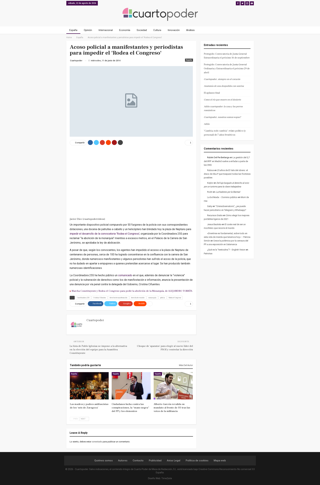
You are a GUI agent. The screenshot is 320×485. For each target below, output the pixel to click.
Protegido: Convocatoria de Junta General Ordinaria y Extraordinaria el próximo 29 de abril (227, 68)
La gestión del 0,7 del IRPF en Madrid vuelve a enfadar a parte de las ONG (227, 161)
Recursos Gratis (214, 215)
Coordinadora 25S (83, 298)
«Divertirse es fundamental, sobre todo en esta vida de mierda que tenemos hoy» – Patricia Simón (227, 237)
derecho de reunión (137, 298)
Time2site (166, 478)
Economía (124, 30)
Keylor (210, 183)
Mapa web (220, 460)
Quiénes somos (103, 460)
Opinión (88, 30)
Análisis (190, 30)
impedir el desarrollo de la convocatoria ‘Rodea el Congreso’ (105, 233)
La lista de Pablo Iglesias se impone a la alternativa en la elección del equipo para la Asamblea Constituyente (98, 349)
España (73, 30)
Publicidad (155, 460)
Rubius (210, 170)
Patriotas (208, 253)
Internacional (105, 30)
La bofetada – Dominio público (222, 197)
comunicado (125, 275)
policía (162, 298)
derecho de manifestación (118, 298)
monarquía (152, 298)
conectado (97, 441)
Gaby (209, 206)
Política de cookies (197, 460)
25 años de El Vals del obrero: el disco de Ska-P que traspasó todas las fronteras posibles (227, 174)
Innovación (174, 30)
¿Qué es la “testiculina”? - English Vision (226, 249)
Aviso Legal (173, 460)
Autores (122, 460)
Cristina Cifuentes (99, 298)
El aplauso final (212, 92)
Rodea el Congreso (175, 298)
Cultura (157, 30)
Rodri (209, 192)
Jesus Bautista (214, 224)
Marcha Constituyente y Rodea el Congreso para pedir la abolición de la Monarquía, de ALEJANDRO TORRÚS (132, 291)
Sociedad (142, 30)
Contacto (138, 460)
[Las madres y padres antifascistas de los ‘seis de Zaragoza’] (89, 385)
